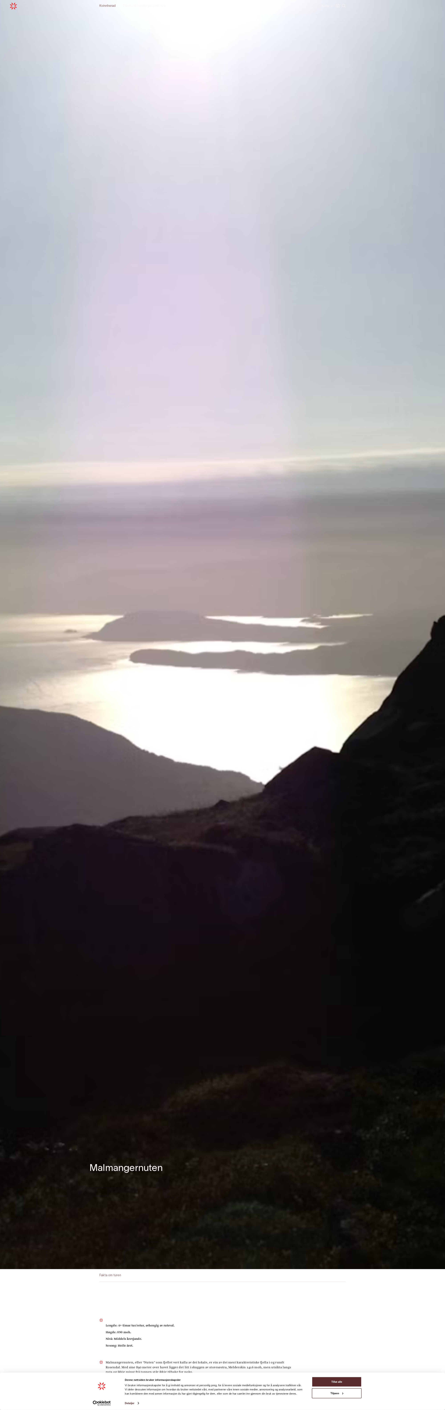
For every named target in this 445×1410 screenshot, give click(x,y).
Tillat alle (336, 1381)
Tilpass (334, 1393)
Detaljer (129, 1403)
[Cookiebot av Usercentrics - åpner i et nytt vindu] (102, 1403)
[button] (327, 6)
